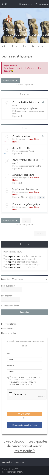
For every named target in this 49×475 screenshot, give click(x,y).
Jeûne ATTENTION (21, 148)
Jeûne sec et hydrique (16, 56)
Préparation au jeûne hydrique (26, 204)
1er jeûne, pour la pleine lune (25, 189)
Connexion (5, 279)
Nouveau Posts (7, 328)
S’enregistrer (17, 279)
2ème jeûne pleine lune (23, 174)
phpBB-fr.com (17, 471)
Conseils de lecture (21, 136)
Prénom (10, 365)
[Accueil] (9, 19)
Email (9, 354)
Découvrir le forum (8, 323)
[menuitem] (4, 4)
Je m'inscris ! (24, 414)
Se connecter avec (24, 425)
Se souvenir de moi (11, 305)
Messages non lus (8, 333)
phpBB (14, 469)
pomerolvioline (35, 166)
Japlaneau (33, 108)
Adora (31, 151)
